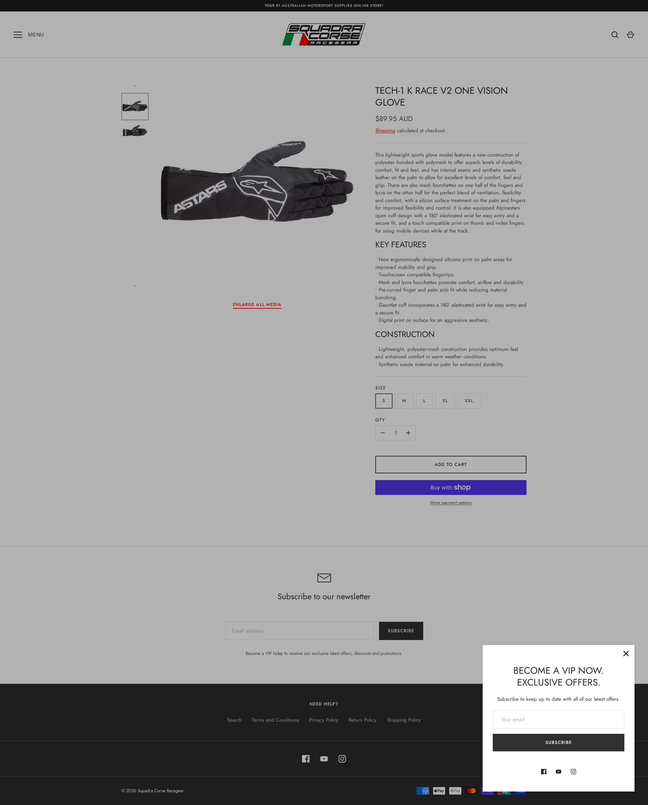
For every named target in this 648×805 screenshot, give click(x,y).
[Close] (626, 653)
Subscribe (558, 742)
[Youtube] (558, 771)
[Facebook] (543, 771)
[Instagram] (573, 771)
